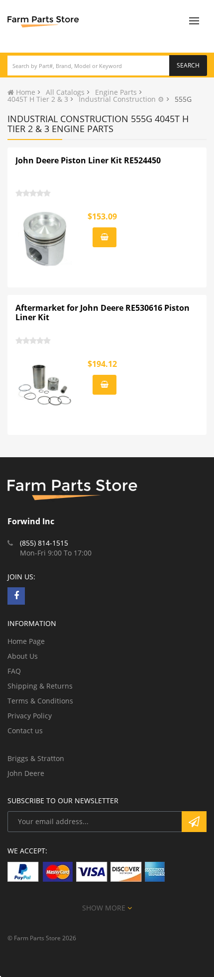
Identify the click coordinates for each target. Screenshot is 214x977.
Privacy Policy (29, 715)
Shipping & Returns (40, 686)
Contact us (25, 730)
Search (188, 65)
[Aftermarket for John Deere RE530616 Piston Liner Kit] (45, 386)
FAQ (14, 671)
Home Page (26, 641)
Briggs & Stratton (35, 758)
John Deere (25, 773)
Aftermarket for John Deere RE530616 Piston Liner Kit (102, 312)
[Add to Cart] (104, 237)
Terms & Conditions (40, 700)
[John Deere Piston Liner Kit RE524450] (45, 239)
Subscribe (194, 821)
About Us (22, 656)
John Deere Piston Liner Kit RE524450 (88, 160)
